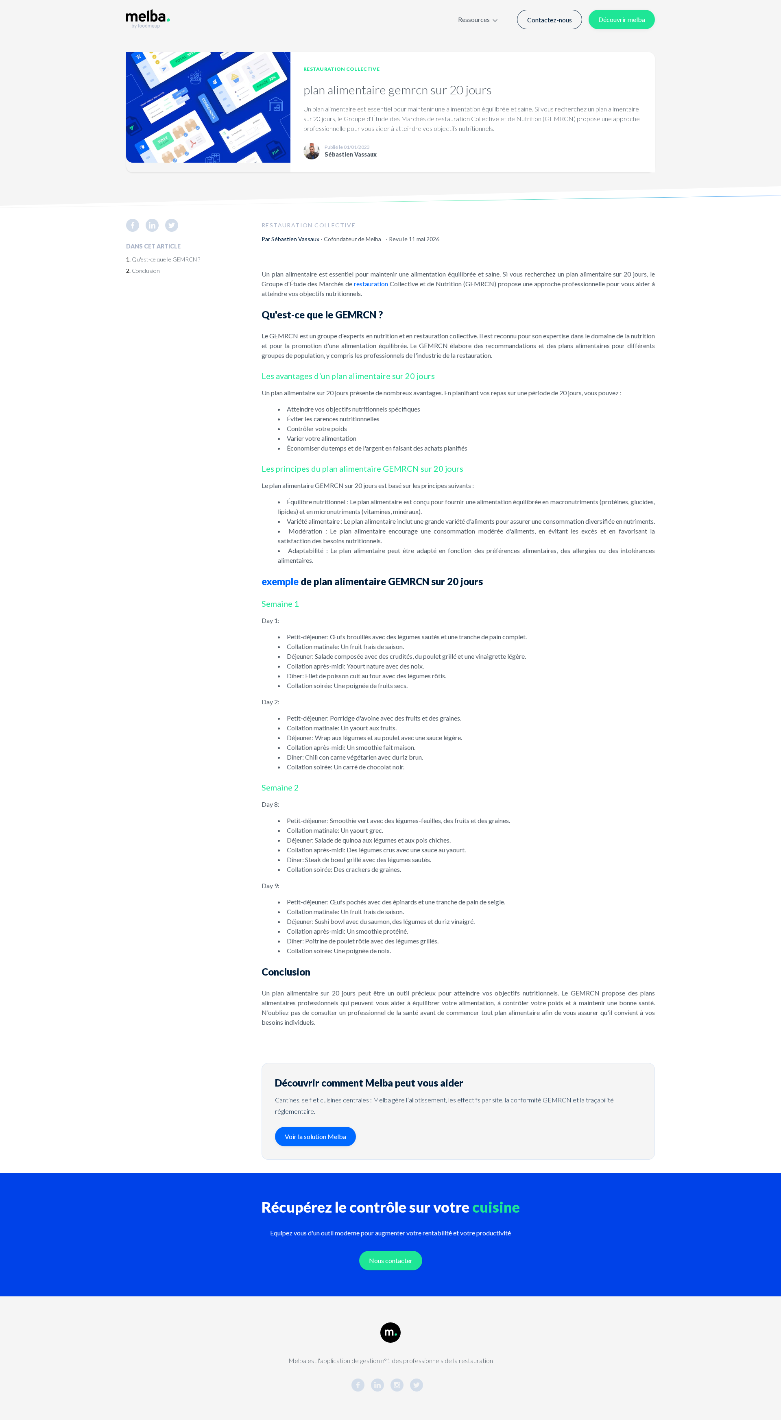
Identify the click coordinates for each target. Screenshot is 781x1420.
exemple (280, 581)
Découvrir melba (621, 19)
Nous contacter (390, 1260)
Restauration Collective (341, 69)
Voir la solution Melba (315, 1136)
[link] (136, 225)
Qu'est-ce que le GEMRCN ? (166, 259)
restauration (371, 283)
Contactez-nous (549, 20)
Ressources (474, 19)
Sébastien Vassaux (295, 238)
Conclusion (146, 270)
